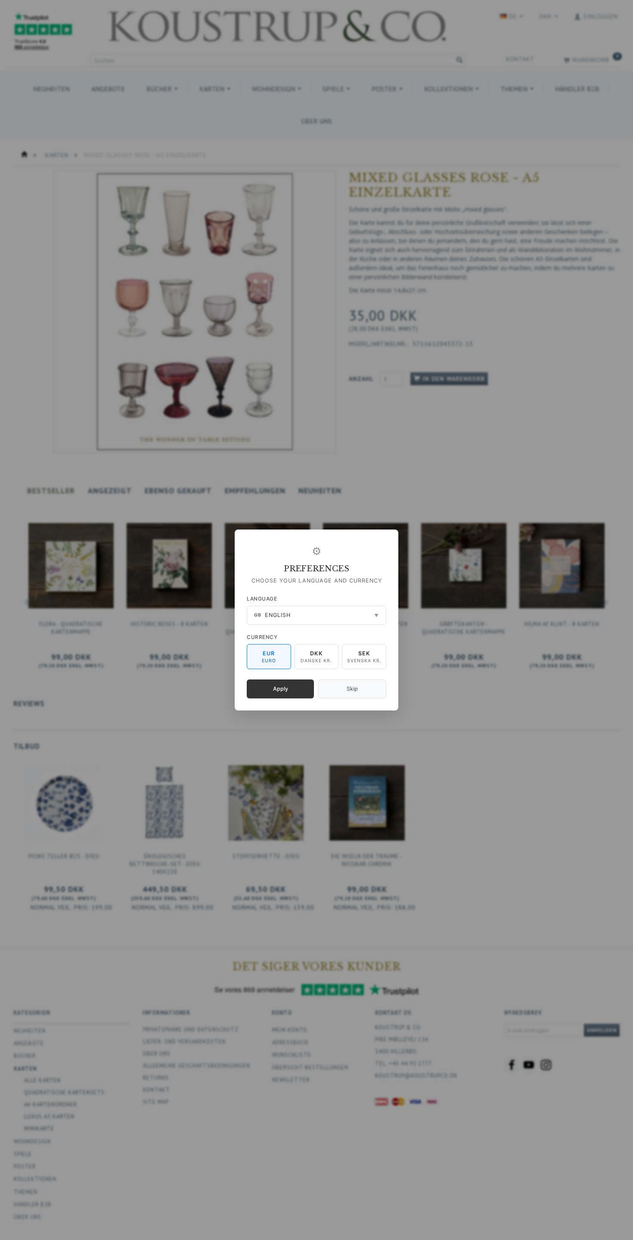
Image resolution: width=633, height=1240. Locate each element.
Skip (352, 688)
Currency (262, 637)
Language (262, 598)
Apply (280, 688)
